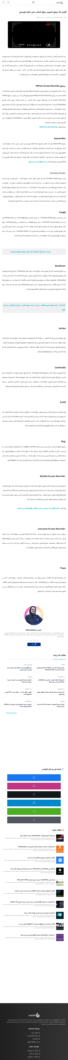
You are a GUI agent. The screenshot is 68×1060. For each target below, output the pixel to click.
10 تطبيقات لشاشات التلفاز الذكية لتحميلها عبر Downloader (36, 847)
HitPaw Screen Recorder (48, 127)
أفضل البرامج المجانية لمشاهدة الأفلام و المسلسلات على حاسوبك (35, 891)
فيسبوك (34, 778)
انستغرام (34, 786)
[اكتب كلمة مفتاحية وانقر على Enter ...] (8, 2)
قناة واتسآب (34, 812)
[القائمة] (33, 2)
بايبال (33, 644)
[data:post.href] (60, 841)
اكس (34, 795)
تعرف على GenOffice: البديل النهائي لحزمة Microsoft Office (36, 880)
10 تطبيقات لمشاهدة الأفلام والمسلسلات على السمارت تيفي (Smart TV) (32, 902)
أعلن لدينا (35, 1039)
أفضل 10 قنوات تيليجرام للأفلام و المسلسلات (41, 858)
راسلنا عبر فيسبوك (32, 1050)
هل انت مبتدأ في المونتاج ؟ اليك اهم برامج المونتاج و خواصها (30, 251)
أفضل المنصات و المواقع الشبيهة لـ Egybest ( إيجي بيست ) (37, 924)
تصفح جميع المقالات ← (11, 713)
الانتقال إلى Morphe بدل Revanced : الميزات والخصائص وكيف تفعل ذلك (32, 869)
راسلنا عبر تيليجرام (32, 1056)
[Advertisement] (34, 744)
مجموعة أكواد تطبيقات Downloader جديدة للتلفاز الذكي (37, 836)
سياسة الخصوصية (33, 1035)
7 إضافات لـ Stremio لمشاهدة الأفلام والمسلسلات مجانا (38, 935)
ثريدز (34, 820)
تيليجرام (34, 803)
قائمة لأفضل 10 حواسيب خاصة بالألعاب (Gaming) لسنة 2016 (38, 508)
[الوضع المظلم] (3, 2)
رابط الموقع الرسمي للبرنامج (38, 161)
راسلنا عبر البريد (33, 1053)
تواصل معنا (35, 1032)
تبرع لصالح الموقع (33, 1042)
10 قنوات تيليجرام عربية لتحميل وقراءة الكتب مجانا (39, 913)
